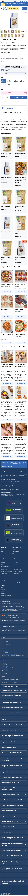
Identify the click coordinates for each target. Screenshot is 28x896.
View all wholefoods (5, 566)
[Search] (18, 8)
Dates (2, 564)
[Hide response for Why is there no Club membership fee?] (25, 702)
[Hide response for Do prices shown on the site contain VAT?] (25, 800)
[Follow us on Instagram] (6, 894)
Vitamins (14, 560)
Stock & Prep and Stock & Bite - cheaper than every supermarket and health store (13, 4)
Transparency (3, 593)
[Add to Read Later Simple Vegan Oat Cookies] (12, 296)
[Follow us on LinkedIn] (9, 894)
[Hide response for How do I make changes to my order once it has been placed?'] (25, 838)
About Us (2, 587)
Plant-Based (3, 575)
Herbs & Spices (15, 551)
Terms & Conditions (18, 582)
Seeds (2, 551)
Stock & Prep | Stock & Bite (6, 571)
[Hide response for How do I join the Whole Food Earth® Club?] (25, 713)
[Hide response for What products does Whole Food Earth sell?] (25, 707)
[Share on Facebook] (1, 894)
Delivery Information (18, 571)
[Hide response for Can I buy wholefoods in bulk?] (25, 730)
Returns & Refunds (17, 573)
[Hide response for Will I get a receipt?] (25, 832)
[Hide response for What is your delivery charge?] (25, 811)
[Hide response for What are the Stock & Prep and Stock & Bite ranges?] (25, 719)
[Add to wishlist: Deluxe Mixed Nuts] (26, 13)
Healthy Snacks (15, 558)
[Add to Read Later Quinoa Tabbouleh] (26, 321)
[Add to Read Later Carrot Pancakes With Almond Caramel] (12, 321)
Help (3, 1)
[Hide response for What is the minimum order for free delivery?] (25, 805)
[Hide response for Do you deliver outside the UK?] (25, 747)
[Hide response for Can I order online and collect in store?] (25, 875)
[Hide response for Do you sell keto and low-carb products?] (25, 772)
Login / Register (23, 1)
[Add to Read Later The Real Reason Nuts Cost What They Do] (12, 424)
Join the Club (22, 93)
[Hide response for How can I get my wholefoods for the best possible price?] (25, 766)
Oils (13, 553)
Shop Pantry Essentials (7, 115)
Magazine (3, 589)
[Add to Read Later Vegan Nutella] (26, 296)
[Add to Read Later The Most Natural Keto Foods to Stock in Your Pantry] (12, 387)
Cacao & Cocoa (15, 555)
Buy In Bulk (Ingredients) (6, 595)
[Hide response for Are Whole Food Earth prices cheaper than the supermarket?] (25, 736)
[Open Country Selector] (16, 1)
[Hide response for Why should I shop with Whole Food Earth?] (25, 690)
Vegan (2, 577)
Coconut (2, 560)
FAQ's (15, 577)
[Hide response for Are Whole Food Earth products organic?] (25, 725)
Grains (2, 553)
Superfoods (3, 562)
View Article (6, 383)
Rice (1, 555)
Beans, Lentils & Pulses (5, 557)
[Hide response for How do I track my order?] (25, 827)
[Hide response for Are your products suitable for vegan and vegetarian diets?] (25, 753)
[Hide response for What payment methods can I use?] (25, 783)
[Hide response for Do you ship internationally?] (25, 816)
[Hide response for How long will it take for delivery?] (25, 821)
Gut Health (3, 580)
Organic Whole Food (5, 573)
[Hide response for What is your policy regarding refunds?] (25, 850)
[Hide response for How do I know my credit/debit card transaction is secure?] (25, 789)
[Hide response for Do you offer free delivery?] (25, 742)
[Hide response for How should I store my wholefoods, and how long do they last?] (25, 760)
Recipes (2, 591)
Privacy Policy (16, 580)
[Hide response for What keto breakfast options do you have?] (25, 777)
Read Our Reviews (17, 579)
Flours (13, 549)
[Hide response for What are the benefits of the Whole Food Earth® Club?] (25, 696)
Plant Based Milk (15, 557)
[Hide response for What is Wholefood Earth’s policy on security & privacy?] (25, 863)
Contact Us (16, 575)
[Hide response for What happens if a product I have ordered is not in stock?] (25, 844)
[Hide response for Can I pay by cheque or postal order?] (25, 794)
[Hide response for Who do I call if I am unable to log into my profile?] (25, 856)
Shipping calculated (10, 101)
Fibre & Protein (4, 579)
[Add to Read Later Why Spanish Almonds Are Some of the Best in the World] (26, 424)
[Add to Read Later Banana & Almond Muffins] (26, 271)
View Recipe (6, 291)
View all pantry (15, 562)
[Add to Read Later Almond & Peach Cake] (12, 271)
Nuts (1, 549)
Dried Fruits (3, 558)
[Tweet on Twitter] (4, 894)
